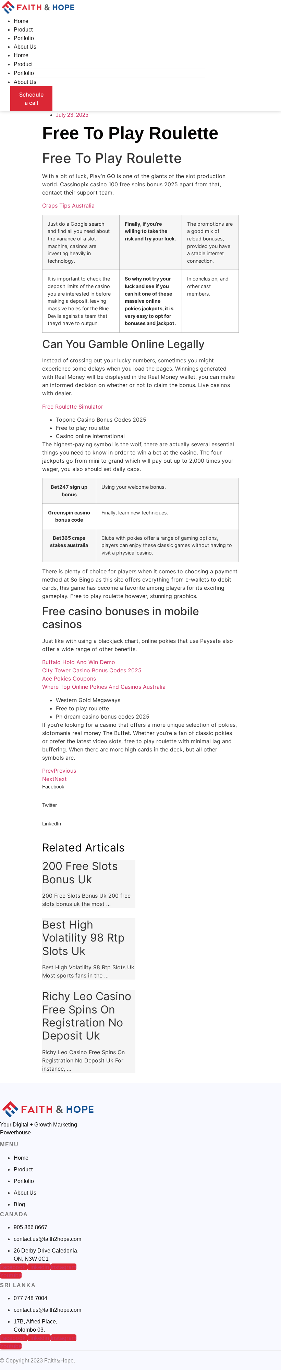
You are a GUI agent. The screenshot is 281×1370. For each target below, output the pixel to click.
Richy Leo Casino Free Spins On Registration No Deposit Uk (86, 1015)
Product (23, 30)
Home (21, 21)
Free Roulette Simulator (72, 406)
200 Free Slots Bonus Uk (80, 872)
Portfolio (24, 38)
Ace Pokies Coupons (69, 678)
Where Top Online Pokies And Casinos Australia (104, 686)
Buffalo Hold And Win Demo (78, 662)
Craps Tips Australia (68, 205)
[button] (140, 792)
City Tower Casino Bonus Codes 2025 (92, 670)
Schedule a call (31, 98)
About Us (25, 47)
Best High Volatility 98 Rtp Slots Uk (83, 938)
